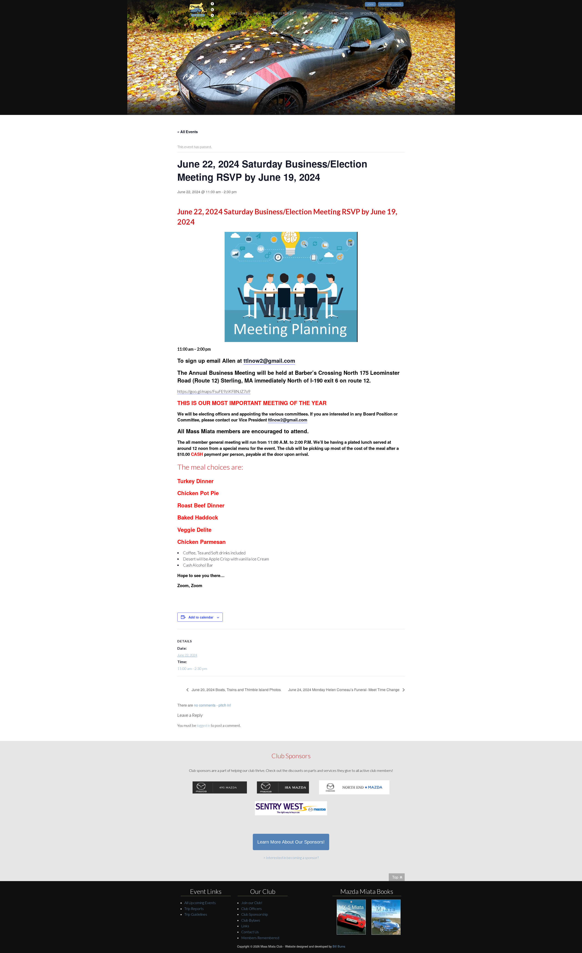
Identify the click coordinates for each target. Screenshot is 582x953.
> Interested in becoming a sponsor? (291, 857)
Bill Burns (339, 946)
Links (245, 926)
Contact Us (250, 932)
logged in (203, 725)
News (258, 13)
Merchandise (341, 13)
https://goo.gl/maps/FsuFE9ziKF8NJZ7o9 (213, 391)
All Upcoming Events (200, 902)
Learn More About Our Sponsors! (291, 841)
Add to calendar (200, 617)
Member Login (390, 4)
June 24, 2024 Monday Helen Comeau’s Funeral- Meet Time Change (344, 689)
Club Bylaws (250, 920)
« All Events (187, 131)
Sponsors (369, 13)
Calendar (238, 13)
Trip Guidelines (195, 914)
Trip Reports (282, 13)
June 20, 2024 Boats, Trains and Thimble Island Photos (236, 689)
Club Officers (251, 908)
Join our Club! (251, 902)
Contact (392, 13)
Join (370, 4)
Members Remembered (260, 937)
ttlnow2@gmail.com (269, 360)
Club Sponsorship (254, 914)
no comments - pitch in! (212, 705)
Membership (311, 13)
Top (395, 877)
